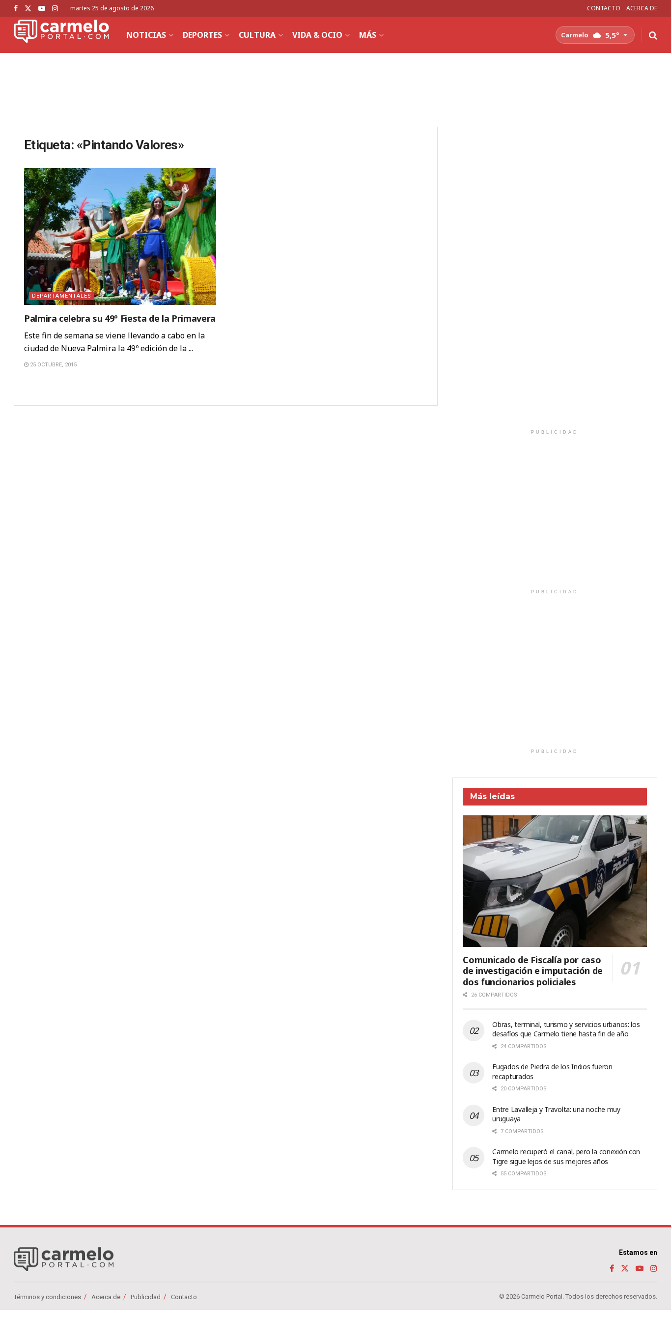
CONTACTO (603, 8)
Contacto (184, 1297)
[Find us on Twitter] (28, 8)
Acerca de (105, 1297)
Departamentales (61, 296)
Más (367, 34)
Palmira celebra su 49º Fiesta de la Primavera (120, 318)
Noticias (146, 34)
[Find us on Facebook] (16, 8)
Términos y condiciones (47, 1297)
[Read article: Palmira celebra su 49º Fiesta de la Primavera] (120, 236)
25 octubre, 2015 (52, 364)
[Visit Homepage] (61, 35)
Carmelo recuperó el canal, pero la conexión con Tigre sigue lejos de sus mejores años (566, 1156)
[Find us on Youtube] (41, 8)
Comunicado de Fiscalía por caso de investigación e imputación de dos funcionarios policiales (532, 971)
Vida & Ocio (317, 34)
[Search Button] (653, 35)
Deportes (202, 34)
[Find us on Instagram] (55, 8)
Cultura (257, 34)
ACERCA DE (641, 8)
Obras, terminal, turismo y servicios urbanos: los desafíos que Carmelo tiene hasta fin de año (566, 1029)
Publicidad (146, 1297)
